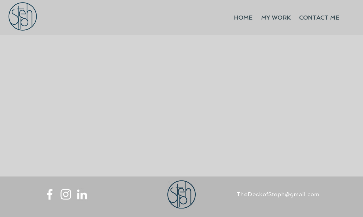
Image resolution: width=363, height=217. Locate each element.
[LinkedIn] (82, 194)
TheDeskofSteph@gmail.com (278, 194)
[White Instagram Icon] (66, 194)
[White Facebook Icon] (50, 194)
